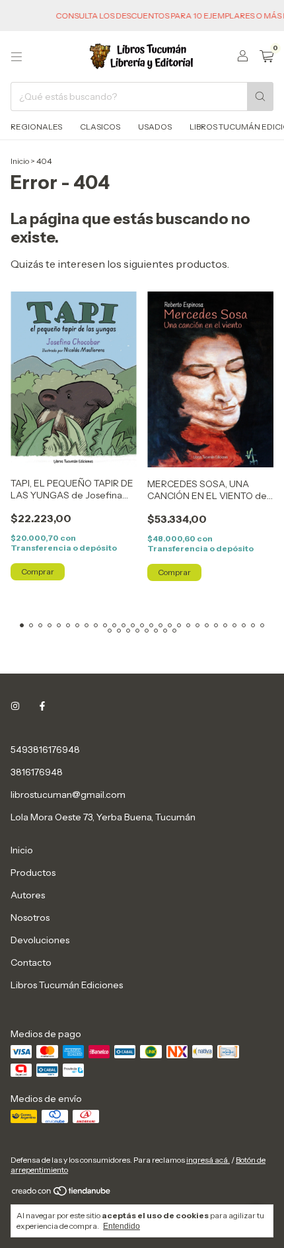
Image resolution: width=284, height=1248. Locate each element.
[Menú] (16, 57)
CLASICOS (100, 127)
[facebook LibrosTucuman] (42, 706)
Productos (33, 872)
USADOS (155, 127)
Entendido (121, 1226)
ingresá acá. (208, 1160)
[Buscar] (260, 96)
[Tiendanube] (62, 1194)
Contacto (31, 962)
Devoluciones (40, 940)
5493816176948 (45, 750)
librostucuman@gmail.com (68, 794)
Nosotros (30, 917)
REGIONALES (36, 127)
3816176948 (37, 772)
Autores (28, 895)
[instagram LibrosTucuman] (15, 706)
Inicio (20, 161)
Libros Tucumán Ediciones (67, 985)
